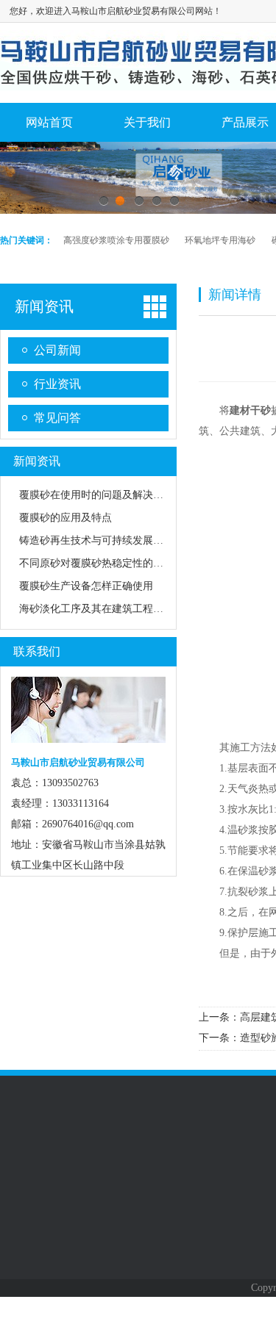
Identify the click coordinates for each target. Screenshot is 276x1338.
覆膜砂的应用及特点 (65, 517)
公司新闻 (57, 350)
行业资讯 (57, 384)
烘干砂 (117, 1233)
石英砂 (117, 1321)
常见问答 (57, 417)
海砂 (112, 1277)
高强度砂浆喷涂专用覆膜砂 (116, 240)
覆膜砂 (117, 1299)
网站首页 (49, 122)
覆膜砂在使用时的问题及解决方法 (96, 494)
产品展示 (125, 1198)
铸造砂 (117, 1255)
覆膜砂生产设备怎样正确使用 (86, 585)
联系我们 (36, 651)
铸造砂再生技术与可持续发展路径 (96, 540)
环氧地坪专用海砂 (220, 240)
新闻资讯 (44, 306)
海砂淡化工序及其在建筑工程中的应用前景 (117, 608)
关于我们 (147, 122)
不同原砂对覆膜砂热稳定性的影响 (96, 563)
